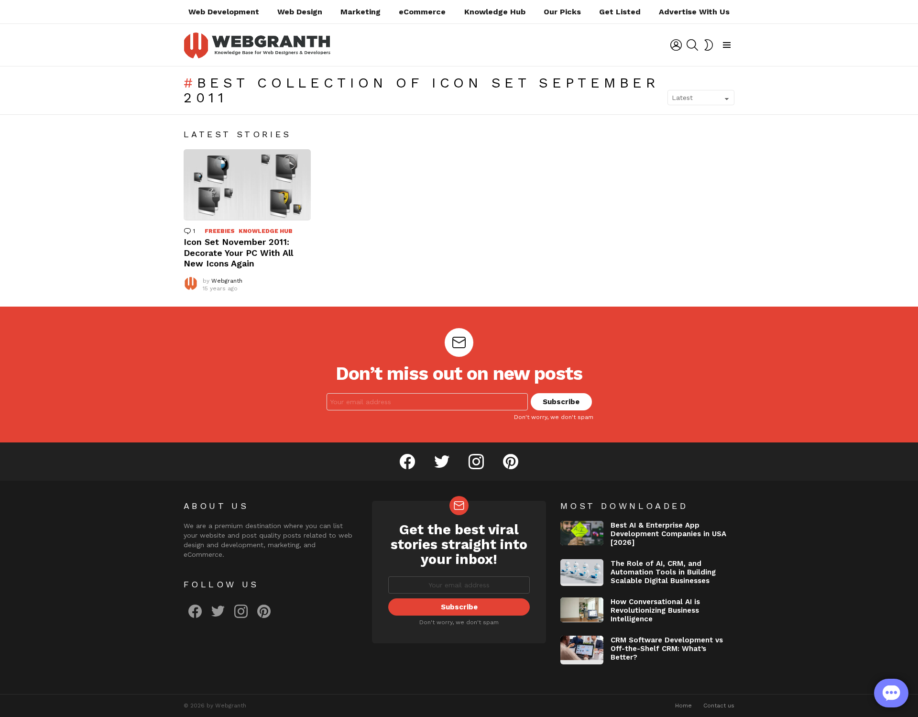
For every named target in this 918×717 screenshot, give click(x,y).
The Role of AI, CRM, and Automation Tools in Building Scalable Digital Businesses (663, 572)
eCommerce (422, 11)
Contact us (718, 705)
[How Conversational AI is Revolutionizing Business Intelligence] (581, 609)
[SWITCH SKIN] (708, 45)
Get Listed (620, 11)
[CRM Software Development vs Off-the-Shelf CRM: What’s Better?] (581, 650)
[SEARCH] (692, 45)
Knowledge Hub (494, 11)
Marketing (360, 11)
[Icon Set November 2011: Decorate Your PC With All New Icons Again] (247, 185)
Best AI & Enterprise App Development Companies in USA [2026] (668, 534)
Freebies (220, 231)
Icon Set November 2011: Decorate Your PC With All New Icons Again (238, 252)
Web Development (223, 11)
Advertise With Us (694, 11)
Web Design (299, 11)
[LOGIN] (676, 45)
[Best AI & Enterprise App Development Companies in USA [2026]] (581, 533)
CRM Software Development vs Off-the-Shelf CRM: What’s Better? (667, 649)
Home (683, 705)
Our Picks (562, 11)
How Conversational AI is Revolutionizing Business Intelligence (655, 610)
